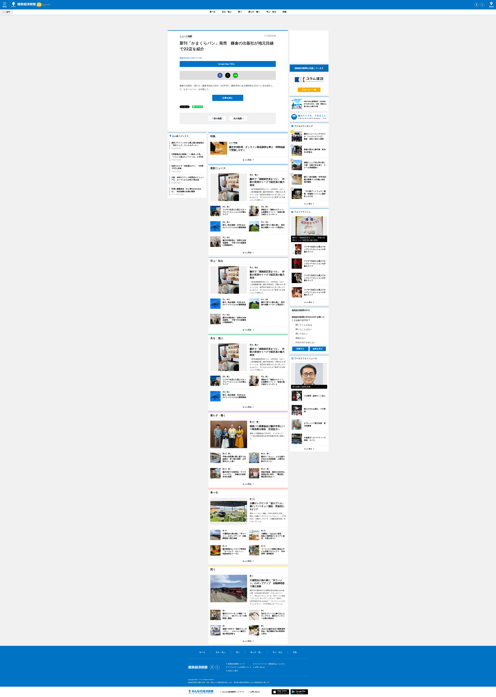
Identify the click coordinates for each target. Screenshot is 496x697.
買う (240, 11)
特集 (284, 11)
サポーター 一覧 (309, 90)
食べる (212, 11)
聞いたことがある (304, 325)
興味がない (301, 338)
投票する (300, 349)
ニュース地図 (186, 36)
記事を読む (228, 98)
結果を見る (318, 349)
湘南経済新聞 (23, 4)
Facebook (476, 5)
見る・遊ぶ (227, 11)
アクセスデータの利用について (239, 667)
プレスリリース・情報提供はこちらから (270, 664)
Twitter (482, 5)
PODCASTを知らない (306, 342)
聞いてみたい (302, 333)
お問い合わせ (260, 667)
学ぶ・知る (271, 11)
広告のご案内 (233, 671)
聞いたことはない (304, 329)
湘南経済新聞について (236, 664)
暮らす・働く (254, 11)
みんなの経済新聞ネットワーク (200, 692)
